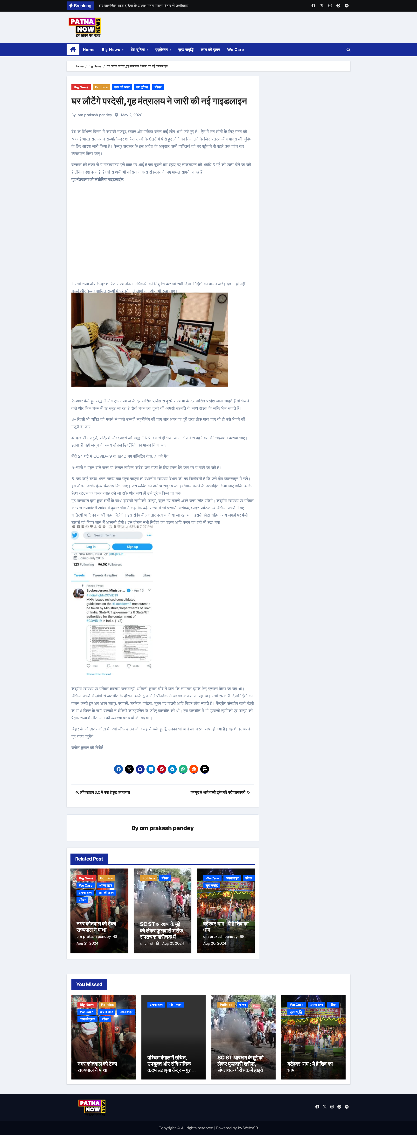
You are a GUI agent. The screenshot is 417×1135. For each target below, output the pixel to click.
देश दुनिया (138, 49)
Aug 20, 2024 (214, 943)
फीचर (158, 87)
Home (89, 49)
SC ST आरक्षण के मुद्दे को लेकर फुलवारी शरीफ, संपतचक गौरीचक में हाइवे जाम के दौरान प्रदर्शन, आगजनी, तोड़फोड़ (240, 1070)
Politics (101, 87)
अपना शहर (105, 885)
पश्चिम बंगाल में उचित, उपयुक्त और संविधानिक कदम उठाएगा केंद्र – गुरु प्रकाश (169, 1067)
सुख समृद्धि (186, 49)
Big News (111, 49)
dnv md (147, 943)
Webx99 (250, 1127)
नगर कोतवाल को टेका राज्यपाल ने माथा (96, 926)
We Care (235, 49)
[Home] (73, 49)
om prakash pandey (95, 114)
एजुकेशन (162, 49)
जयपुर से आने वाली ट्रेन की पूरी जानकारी (218, 792)
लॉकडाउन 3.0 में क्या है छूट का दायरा (104, 792)
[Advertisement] (163, 235)
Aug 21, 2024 (87, 943)
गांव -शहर (175, 1004)
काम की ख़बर (210, 49)
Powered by (227, 1127)
